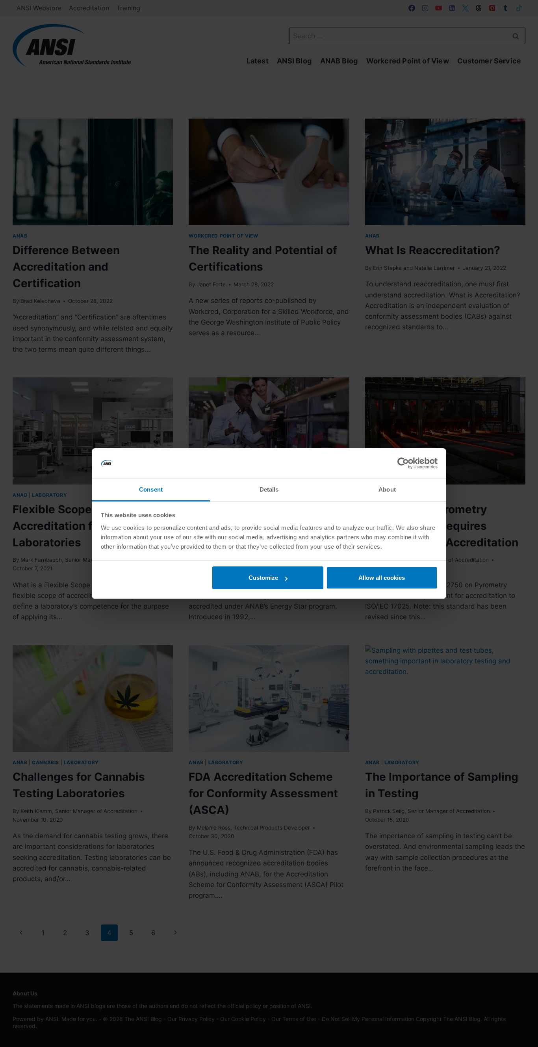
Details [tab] (269, 489)
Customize (263, 577)
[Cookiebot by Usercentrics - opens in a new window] (403, 464)
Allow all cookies (381, 577)
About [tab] (387, 489)
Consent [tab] (151, 489)
